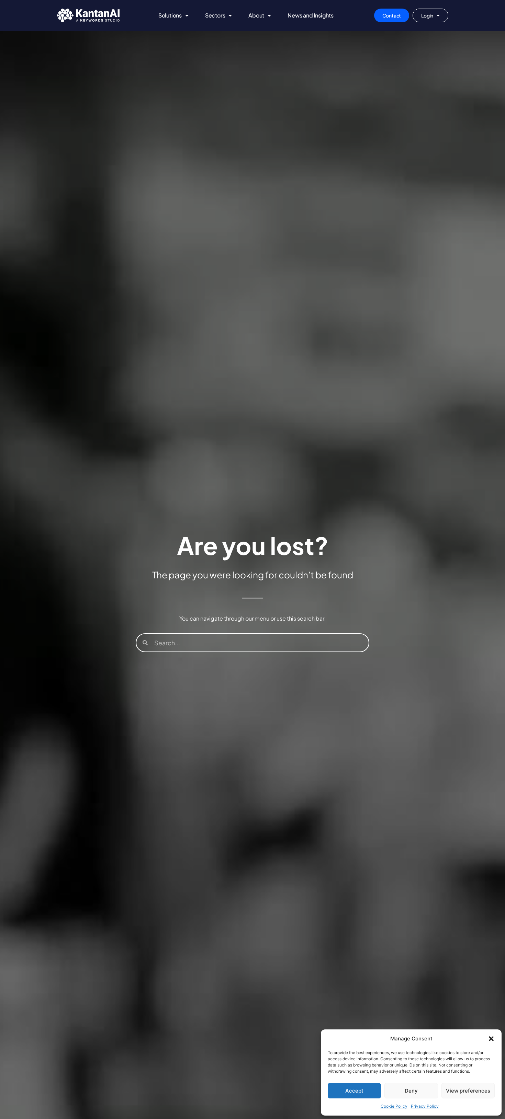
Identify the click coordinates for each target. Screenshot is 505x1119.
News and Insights (311, 15)
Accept (354, 1090)
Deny (411, 1090)
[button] (491, 1038)
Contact (391, 15)
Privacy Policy (425, 1106)
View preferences (468, 1090)
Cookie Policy (394, 1106)
